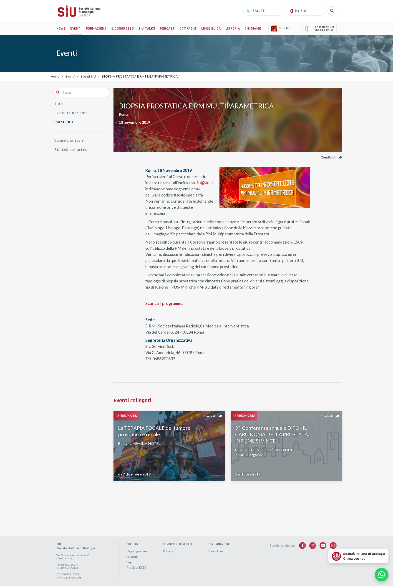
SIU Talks (147, 28)
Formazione (96, 28)
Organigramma (136, 551)
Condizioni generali (177, 544)
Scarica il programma (164, 303)
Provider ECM (136, 567)
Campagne (188, 28)
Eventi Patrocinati (70, 113)
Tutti (58, 104)
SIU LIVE (284, 28)
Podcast (167, 28)
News (61, 28)
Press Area (215, 551)
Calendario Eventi (70, 140)
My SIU (300, 10)
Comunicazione (219, 544)
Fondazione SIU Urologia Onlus (324, 28)
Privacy (168, 551)
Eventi (75, 28)
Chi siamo (252, 28)
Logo (130, 562)
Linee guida (211, 28)
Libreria (233, 28)
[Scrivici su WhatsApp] (381, 574)
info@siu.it (203, 182)
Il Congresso (122, 28)
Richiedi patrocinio (70, 149)
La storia (132, 556)
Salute (259, 10)
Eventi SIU (63, 122)
